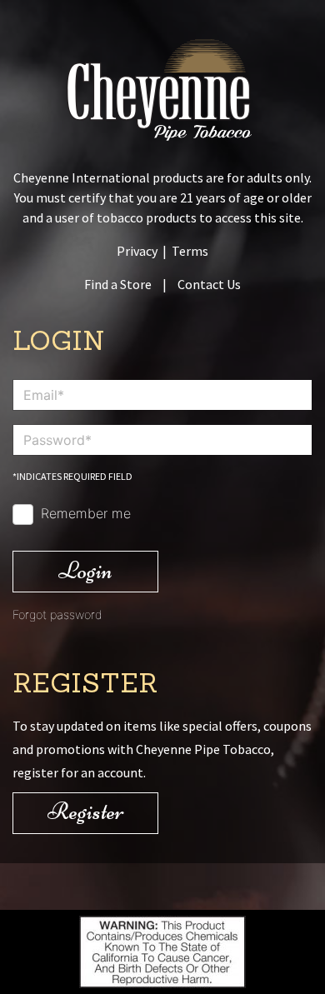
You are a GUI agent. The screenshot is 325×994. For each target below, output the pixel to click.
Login (85, 570)
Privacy (137, 250)
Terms (190, 250)
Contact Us (209, 284)
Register (86, 811)
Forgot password (57, 614)
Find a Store (118, 284)
